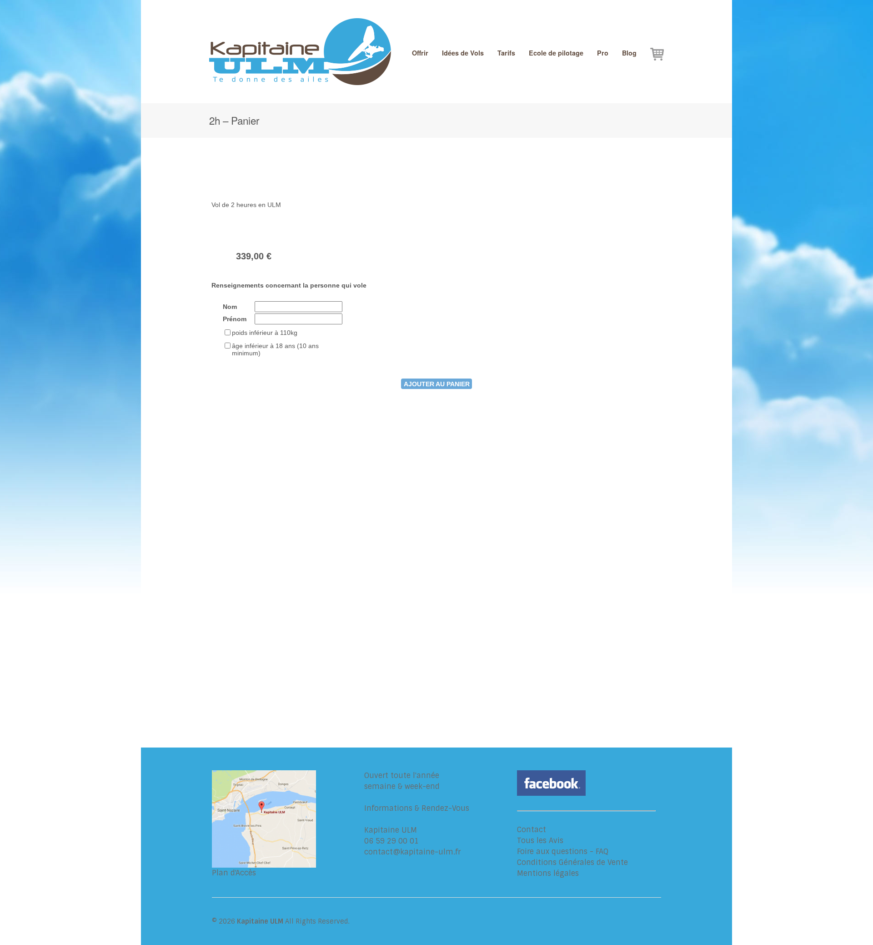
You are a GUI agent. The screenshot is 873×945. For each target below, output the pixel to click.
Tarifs (506, 52)
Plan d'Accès (234, 873)
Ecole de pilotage (556, 52)
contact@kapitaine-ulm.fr (412, 852)
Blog (629, 52)
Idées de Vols (463, 52)
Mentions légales (548, 873)
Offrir (420, 52)
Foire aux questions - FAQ (562, 851)
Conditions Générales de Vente (572, 862)
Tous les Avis (540, 840)
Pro (602, 52)
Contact (531, 829)
